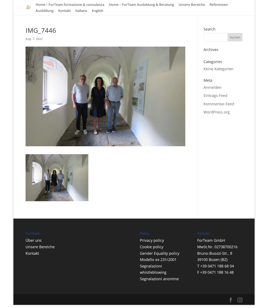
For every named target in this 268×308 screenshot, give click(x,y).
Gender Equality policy (159, 253)
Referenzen (219, 5)
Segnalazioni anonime (159, 278)
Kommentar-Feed (219, 103)
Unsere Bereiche (192, 5)
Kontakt (64, 11)
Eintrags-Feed (215, 95)
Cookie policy (151, 246)
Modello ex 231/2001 (158, 259)
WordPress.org (217, 112)
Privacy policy (152, 240)
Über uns (34, 240)
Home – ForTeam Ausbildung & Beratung (141, 5)
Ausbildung (45, 11)
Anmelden (213, 87)
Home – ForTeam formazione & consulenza (70, 5)
